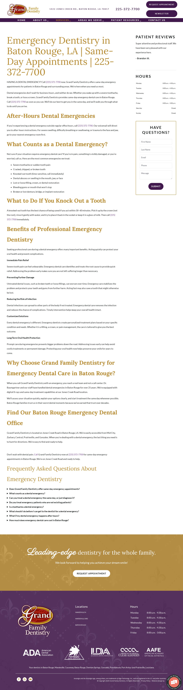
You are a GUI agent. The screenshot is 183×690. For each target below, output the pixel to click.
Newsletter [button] (162, 14)
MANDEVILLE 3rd (81, 618)
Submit (156, 186)
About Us (40, 20)
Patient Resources (125, 20)
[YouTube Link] (30, 679)
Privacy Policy (145, 681)
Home (22, 20)
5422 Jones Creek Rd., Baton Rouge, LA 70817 (79, 9)
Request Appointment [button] (161, 4)
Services (62, 20)
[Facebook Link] (19, 679)
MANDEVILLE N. (80, 612)
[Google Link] (25, 679)
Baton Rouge (80, 625)
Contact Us (156, 20)
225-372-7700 (128, 9)
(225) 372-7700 (53, 82)
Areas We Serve (90, 20)
